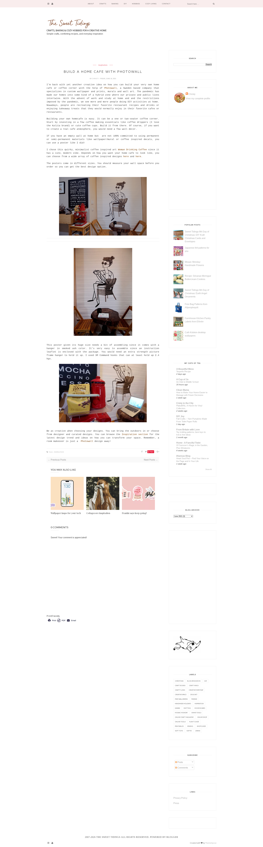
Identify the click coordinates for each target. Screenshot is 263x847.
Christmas (179, 681)
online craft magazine (184, 717)
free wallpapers (181, 699)
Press (176, 803)
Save (152, 452)
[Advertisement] (96, 56)
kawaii (177, 708)
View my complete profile (198, 98)
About (91, 4)
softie (189, 731)
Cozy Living (151, 4)
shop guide (201, 726)
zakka (197, 731)
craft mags (193, 685)
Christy (95, 78)
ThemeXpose (210, 843)
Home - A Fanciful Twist (188, 443)
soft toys (179, 731)
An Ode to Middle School (187, 382)
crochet (193, 694)
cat (205, 681)
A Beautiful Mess (185, 369)
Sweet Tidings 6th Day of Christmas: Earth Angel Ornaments (197, 293)
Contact (166, 4)
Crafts (102, 4)
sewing (190, 726)
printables (179, 726)
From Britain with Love (188, 429)
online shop (202, 717)
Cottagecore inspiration (98, 513)
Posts (180, 762)
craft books (180, 685)
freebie (194, 699)
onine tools (196, 712)
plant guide (194, 722)
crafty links (180, 690)
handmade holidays (183, 703)
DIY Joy (180, 416)
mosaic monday (181, 712)
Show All (208, 469)
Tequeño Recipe (183, 371)
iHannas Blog (183, 456)
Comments (182, 768)
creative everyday (196, 690)
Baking (115, 4)
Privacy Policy (180, 798)
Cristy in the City (184, 403)
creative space (180, 694)
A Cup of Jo (182, 379)
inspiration (102, 65)
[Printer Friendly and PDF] (62, 622)
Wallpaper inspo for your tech (66, 513)
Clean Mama (182, 390)
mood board (200, 708)
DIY (125, 4)
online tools (180, 722)
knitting (187, 708)
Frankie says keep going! (134, 513)
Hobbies (136, 4)
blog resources (193, 681)
